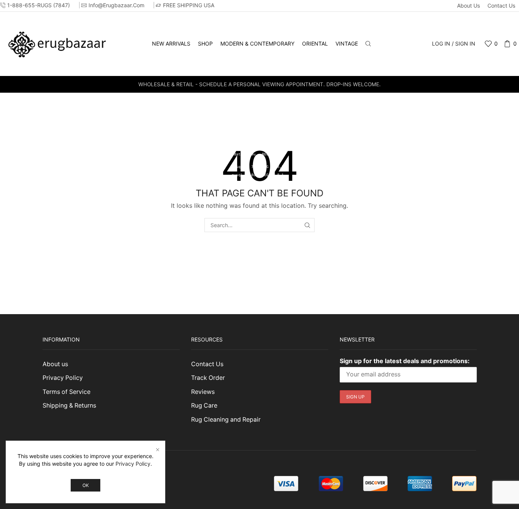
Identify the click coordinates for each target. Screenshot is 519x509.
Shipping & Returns (69, 405)
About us (468, 5)
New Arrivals (171, 43)
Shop (205, 43)
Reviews (203, 391)
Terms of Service (66, 391)
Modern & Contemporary (257, 43)
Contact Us (501, 5)
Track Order (208, 377)
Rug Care (204, 405)
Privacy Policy (63, 377)
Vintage (346, 43)
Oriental (315, 43)
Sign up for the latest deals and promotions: (405, 361)
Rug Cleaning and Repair (226, 419)
